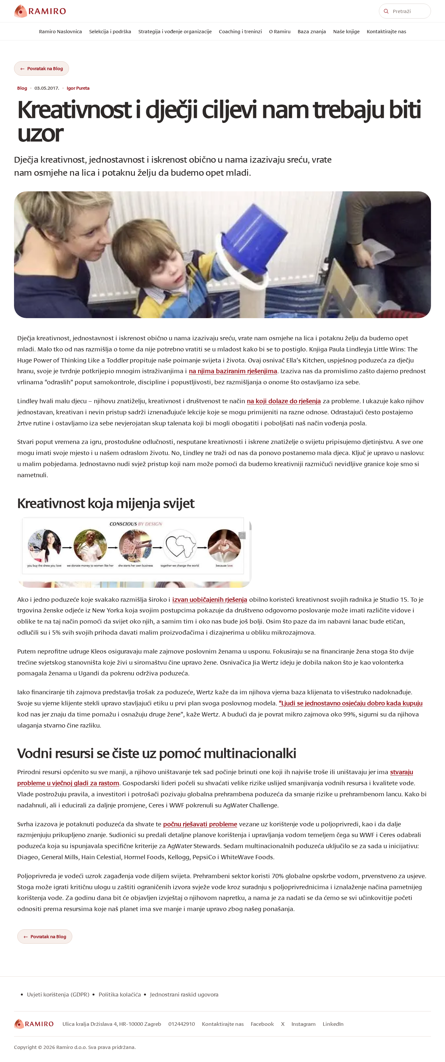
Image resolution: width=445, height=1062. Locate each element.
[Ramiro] (33, 1024)
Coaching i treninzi (240, 31)
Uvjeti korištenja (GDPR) (58, 994)
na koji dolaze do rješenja (284, 400)
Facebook (262, 1023)
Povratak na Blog (45, 68)
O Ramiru (280, 31)
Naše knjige (346, 31)
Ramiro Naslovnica (60, 31)
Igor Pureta (78, 88)
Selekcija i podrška (110, 31)
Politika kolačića (120, 994)
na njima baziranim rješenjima (233, 370)
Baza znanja (312, 31)
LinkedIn (333, 1023)
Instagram (304, 1023)
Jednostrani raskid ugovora (184, 994)
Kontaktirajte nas (386, 31)
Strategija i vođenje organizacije (175, 31)
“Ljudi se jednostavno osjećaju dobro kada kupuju (351, 703)
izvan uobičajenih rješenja (209, 599)
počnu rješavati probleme (200, 823)
